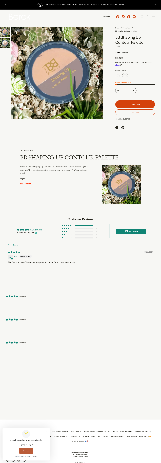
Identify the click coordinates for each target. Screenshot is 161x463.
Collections (127, 28)
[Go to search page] (142, 16)
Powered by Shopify (80, 457)
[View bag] (148, 16)
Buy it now (135, 112)
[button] (142, 16)
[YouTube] (134, 16)
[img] (14, 252)
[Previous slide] (6, 5)
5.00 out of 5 (36, 229)
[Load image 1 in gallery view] (5, 32)
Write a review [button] (131, 231)
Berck (117, 46)
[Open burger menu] (153, 16)
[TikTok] (123, 16)
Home (117, 28)
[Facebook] (128, 16)
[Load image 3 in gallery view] (5, 43)
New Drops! (62, 5)
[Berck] (19, 17)
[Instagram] (117, 16)
